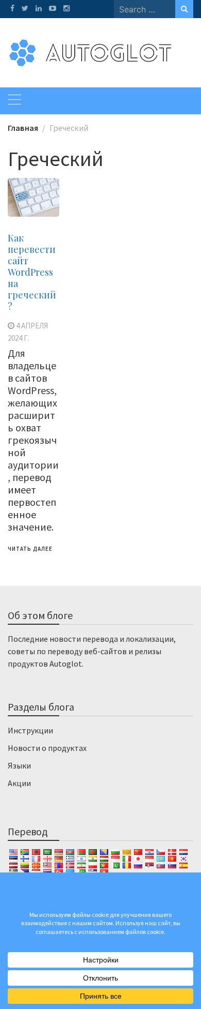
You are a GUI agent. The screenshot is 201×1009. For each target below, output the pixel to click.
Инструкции (30, 730)
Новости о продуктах (47, 748)
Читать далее (30, 548)
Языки (19, 765)
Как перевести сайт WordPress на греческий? (32, 272)
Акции (19, 783)
